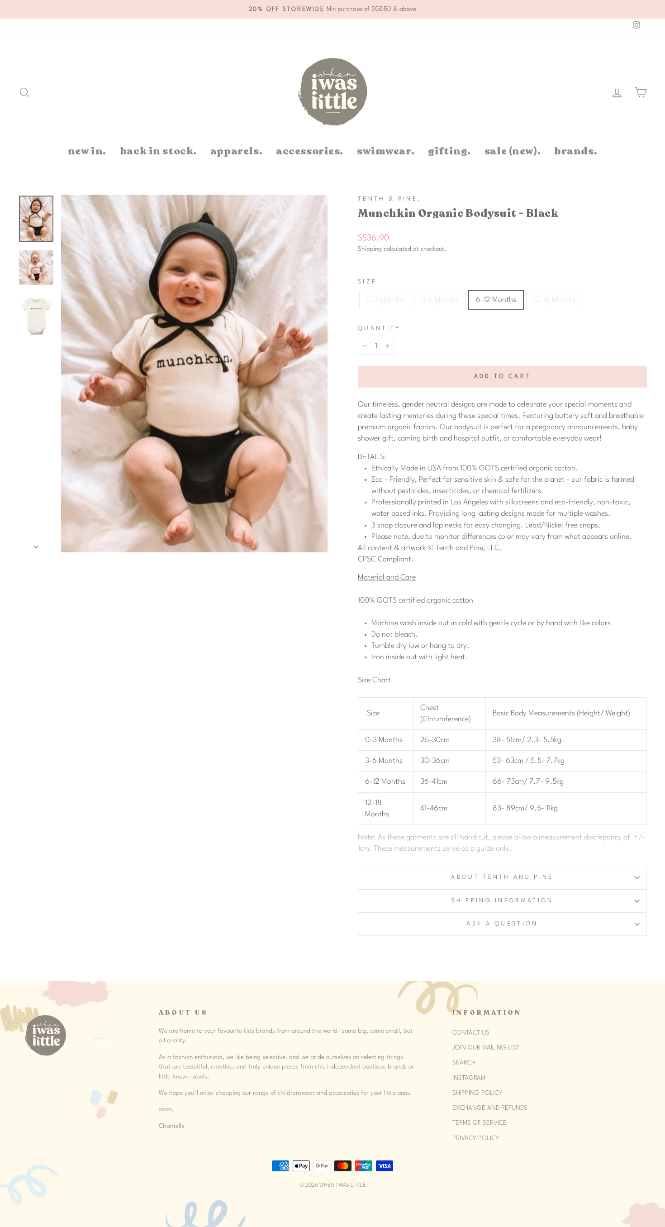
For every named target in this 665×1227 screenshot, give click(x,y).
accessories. (309, 151)
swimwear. (385, 151)
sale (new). (512, 151)
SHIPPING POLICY (477, 1093)
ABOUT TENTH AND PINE (502, 877)
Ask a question (502, 924)
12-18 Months (554, 300)
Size (367, 282)
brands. (575, 151)
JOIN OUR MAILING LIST (485, 1048)
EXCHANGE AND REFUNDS (489, 1108)
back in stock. (158, 151)
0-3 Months (385, 300)
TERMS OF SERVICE (479, 1123)
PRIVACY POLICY (475, 1138)
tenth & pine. (389, 199)
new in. (87, 151)
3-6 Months (440, 300)
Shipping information (502, 901)
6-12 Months (496, 300)
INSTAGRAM (468, 1078)
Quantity (379, 328)
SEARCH (463, 1062)
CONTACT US (470, 1033)
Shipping (370, 249)
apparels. (236, 151)
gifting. (449, 151)
